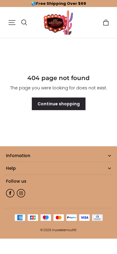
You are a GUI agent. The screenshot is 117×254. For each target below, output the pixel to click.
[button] (12, 23)
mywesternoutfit (64, 230)
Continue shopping (59, 104)
